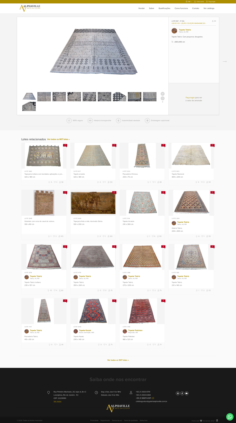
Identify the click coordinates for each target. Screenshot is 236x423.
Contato (195, 8)
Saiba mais (144, 421)
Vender (141, 8)
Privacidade (94, 421)
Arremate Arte (208, 421)
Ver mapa (57, 401)
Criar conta (200, 1)
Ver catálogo (209, 8)
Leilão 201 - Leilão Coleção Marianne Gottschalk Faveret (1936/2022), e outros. (189, 23)
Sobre (151, 8)
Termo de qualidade (131, 421)
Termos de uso (117, 421)
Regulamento (105, 421)
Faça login (211, 1)
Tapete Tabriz (185, 30)
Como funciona (181, 8)
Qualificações (164, 8)
